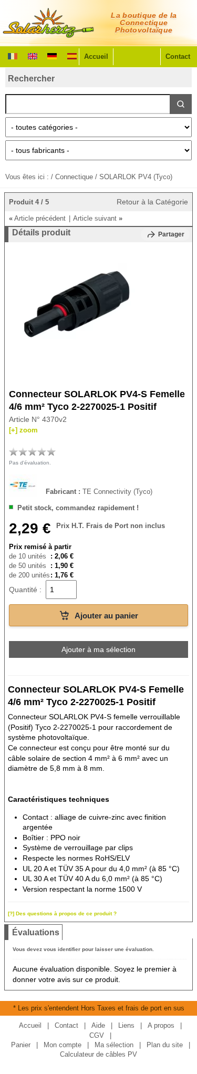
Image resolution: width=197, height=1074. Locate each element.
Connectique (74, 177)
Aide (98, 1025)
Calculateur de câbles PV (98, 1054)
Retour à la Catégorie (152, 202)
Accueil (96, 56)
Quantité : (25, 589)
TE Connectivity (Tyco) (117, 491)
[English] (32, 55)
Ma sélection (114, 1045)
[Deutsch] (52, 55)
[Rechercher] (181, 104)
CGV (96, 1035)
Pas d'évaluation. (30, 463)
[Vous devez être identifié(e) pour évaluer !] (13, 451)
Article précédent (37, 218)
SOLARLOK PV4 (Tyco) (135, 177)
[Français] (12, 55)
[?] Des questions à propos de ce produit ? (62, 913)
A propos (161, 1025)
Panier (20, 1045)
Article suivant (97, 218)
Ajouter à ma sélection (98, 649)
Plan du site (165, 1045)
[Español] (72, 55)
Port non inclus (140, 526)
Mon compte (62, 1045)
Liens (126, 1025)
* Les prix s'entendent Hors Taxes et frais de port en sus (98, 1008)
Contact (177, 56)
